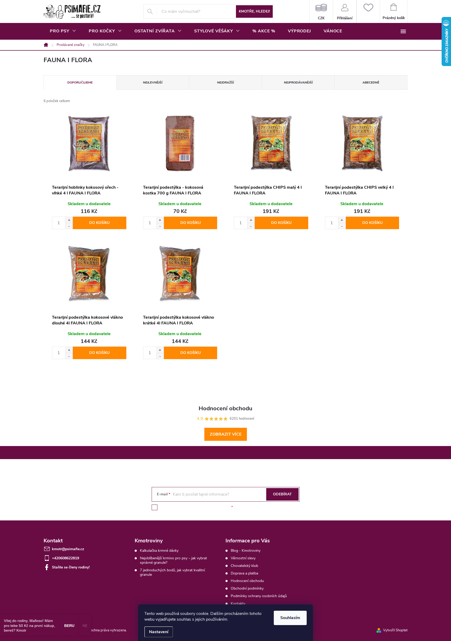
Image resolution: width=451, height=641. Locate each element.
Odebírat (282, 494)
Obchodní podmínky (247, 588)
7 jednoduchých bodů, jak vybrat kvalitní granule (172, 572)
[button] (69, 220)
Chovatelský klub (244, 565)
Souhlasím (290, 618)
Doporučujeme (80, 82)
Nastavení (158, 632)
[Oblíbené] (368, 11)
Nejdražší (225, 82)
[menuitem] (63, 31)
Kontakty (238, 603)
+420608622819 (65, 558)
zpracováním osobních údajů (206, 507)
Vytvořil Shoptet (395, 630)
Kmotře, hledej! (254, 11)
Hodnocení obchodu (247, 580)
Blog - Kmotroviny (245, 550)
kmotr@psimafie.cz (68, 549)
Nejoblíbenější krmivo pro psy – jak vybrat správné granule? (173, 560)
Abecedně (371, 82)
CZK (321, 11)
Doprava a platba (244, 573)
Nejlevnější (152, 82)
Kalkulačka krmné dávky (159, 550)
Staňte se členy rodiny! (71, 567)
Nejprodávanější (298, 82)
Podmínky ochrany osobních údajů (259, 595)
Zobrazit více (225, 434)
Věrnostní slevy (243, 558)
